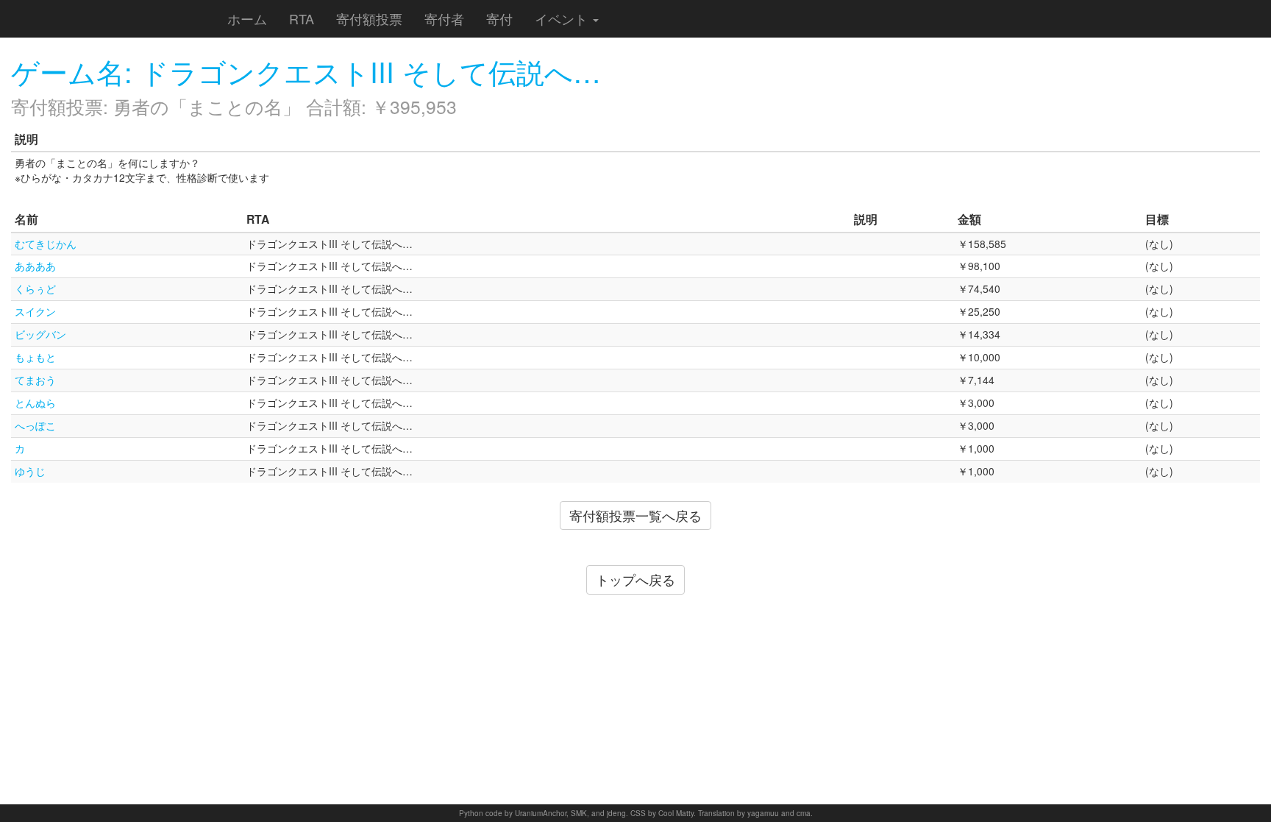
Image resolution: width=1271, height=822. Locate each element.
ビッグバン (40, 334)
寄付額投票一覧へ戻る (635, 515)
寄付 (499, 18)
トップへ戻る (635, 579)
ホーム (247, 18)
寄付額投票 (369, 18)
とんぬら (35, 402)
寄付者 (444, 18)
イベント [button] (563, 18)
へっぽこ (35, 425)
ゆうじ (30, 471)
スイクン (35, 311)
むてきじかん (45, 243)
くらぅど (35, 288)
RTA (301, 18)
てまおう (35, 379)
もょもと (35, 357)
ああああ (35, 265)
